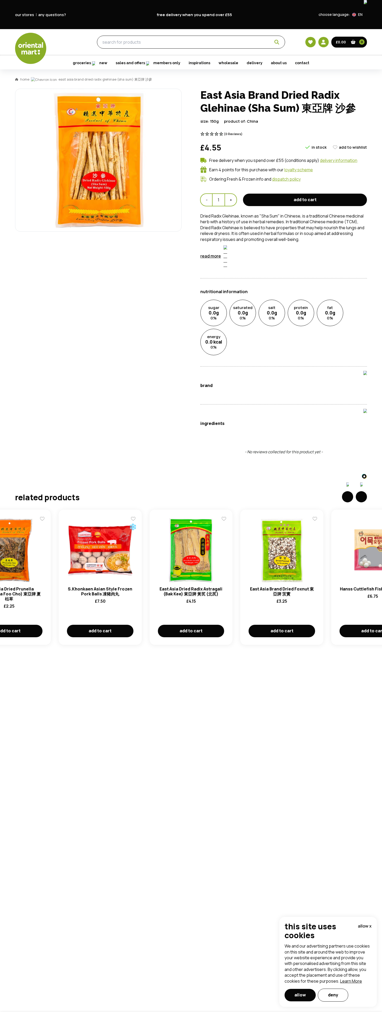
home (24, 79)
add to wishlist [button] (353, 147)
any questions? (52, 14)
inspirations (199, 63)
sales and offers (130, 63)
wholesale (228, 63)
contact (302, 63)
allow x (365, 926)
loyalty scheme (298, 170)
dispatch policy (286, 179)
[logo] (30, 48)
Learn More (351, 981)
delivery (254, 63)
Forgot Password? (256, 307)
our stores (24, 14)
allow (300, 995)
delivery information (338, 160)
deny (333, 995)
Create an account (269, 337)
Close (309, 210)
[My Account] (323, 42)
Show (302, 268)
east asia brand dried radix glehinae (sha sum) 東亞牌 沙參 (105, 79)
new (103, 63)
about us (279, 63)
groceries (67, 42)
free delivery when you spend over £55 (194, 14)
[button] (359, 14)
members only (166, 63)
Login (256, 288)
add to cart (305, 199)
